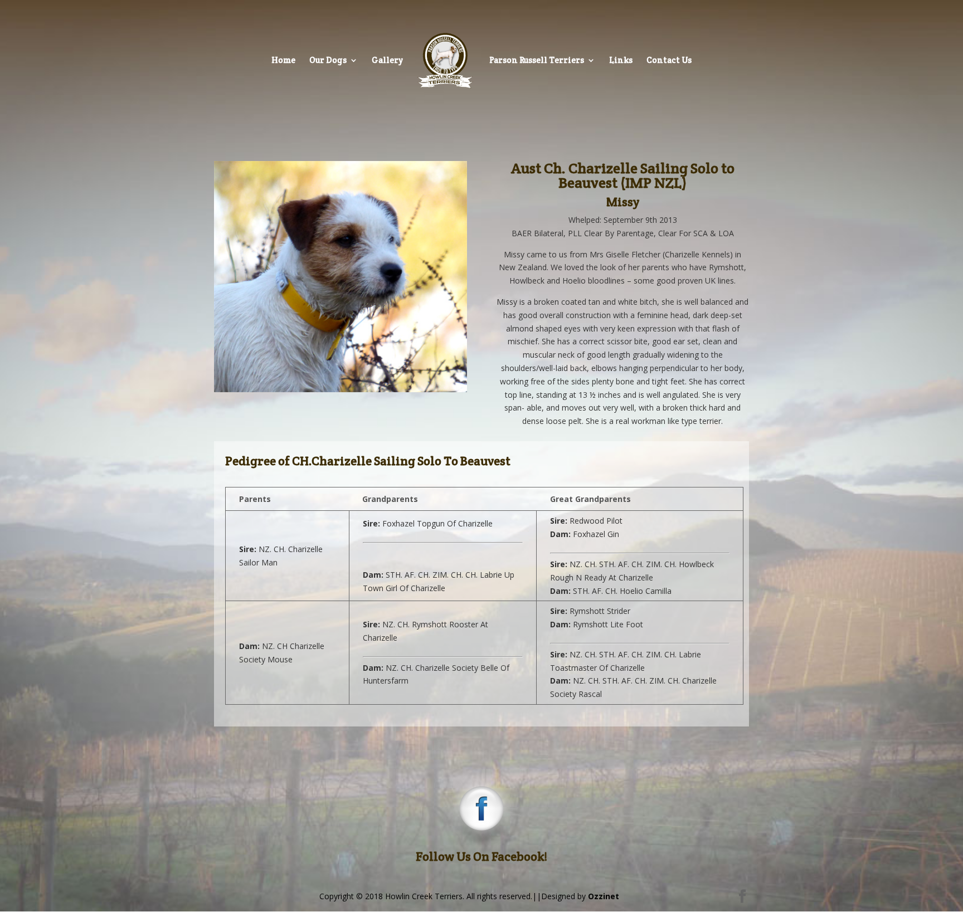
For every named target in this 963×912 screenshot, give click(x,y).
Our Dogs (328, 60)
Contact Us (669, 60)
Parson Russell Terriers (536, 60)
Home (283, 60)
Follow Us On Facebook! (481, 856)
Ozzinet (603, 896)
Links (621, 60)
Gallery (387, 60)
